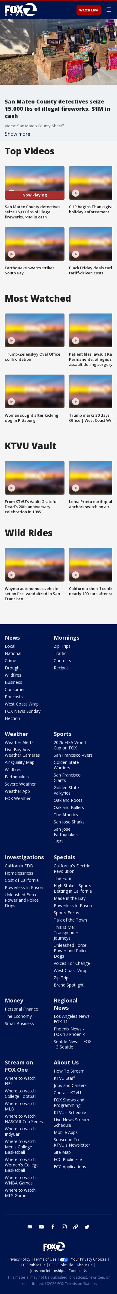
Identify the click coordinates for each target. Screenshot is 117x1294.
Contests (62, 660)
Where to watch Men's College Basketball (20, 1146)
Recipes (61, 668)
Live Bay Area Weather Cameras (22, 752)
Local (10, 646)
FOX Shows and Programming (69, 1102)
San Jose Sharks (69, 822)
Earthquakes (17, 777)
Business (13, 682)
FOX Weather (18, 798)
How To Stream (69, 1071)
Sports (62, 733)
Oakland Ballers (69, 807)
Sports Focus (66, 913)
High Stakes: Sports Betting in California (73, 888)
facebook (53, 1227)
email (30, 1227)
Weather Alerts (19, 742)
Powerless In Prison (24, 887)
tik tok (75, 1227)
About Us (66, 1062)
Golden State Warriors (66, 765)
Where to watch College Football (20, 1093)
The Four (62, 878)
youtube (41, 1227)
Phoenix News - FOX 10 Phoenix (69, 1031)
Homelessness (19, 873)
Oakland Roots (68, 800)
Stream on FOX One (19, 1066)
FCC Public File (68, 1159)
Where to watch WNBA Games (20, 1180)
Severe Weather (20, 784)
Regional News (65, 1004)
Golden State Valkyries (66, 790)
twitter (87, 1227)
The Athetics (66, 814)
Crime (10, 660)
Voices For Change (72, 963)
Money (14, 1000)
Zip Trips (62, 646)
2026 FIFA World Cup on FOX (70, 745)
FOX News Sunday (22, 711)
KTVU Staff (64, 1078)
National (13, 653)
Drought (13, 668)
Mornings (66, 637)
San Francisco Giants (67, 777)
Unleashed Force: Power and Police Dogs (22, 900)
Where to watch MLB (20, 1106)
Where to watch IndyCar (20, 1131)
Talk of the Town (70, 920)
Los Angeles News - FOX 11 (73, 1018)
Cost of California (22, 880)
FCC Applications (70, 1166)
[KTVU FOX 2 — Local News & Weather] (22, 9)
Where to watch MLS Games (20, 1192)
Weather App (17, 791)
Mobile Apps (66, 1132)
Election (12, 718)
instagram (64, 1227)
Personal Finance (21, 1009)
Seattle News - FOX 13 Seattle (73, 1044)
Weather (16, 733)
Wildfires (13, 675)
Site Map (62, 1152)
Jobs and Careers (70, 1085)
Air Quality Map (19, 762)
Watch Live (88, 10)
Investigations (24, 857)
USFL (59, 842)
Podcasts (14, 697)
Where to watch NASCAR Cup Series (24, 1118)
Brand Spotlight (69, 985)
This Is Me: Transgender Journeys (66, 932)
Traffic (60, 653)
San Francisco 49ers (73, 755)
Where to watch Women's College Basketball (22, 1165)
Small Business (19, 1023)
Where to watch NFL (20, 1080)
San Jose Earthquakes (66, 831)
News (12, 637)
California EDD (19, 866)
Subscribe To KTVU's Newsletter (72, 1142)
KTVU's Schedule (70, 1112)
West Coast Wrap (22, 704)
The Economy (18, 1016)
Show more (17, 134)
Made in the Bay (70, 898)
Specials (64, 857)
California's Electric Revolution (72, 868)
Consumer (15, 689)
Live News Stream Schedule (71, 1122)
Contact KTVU (67, 1092)
